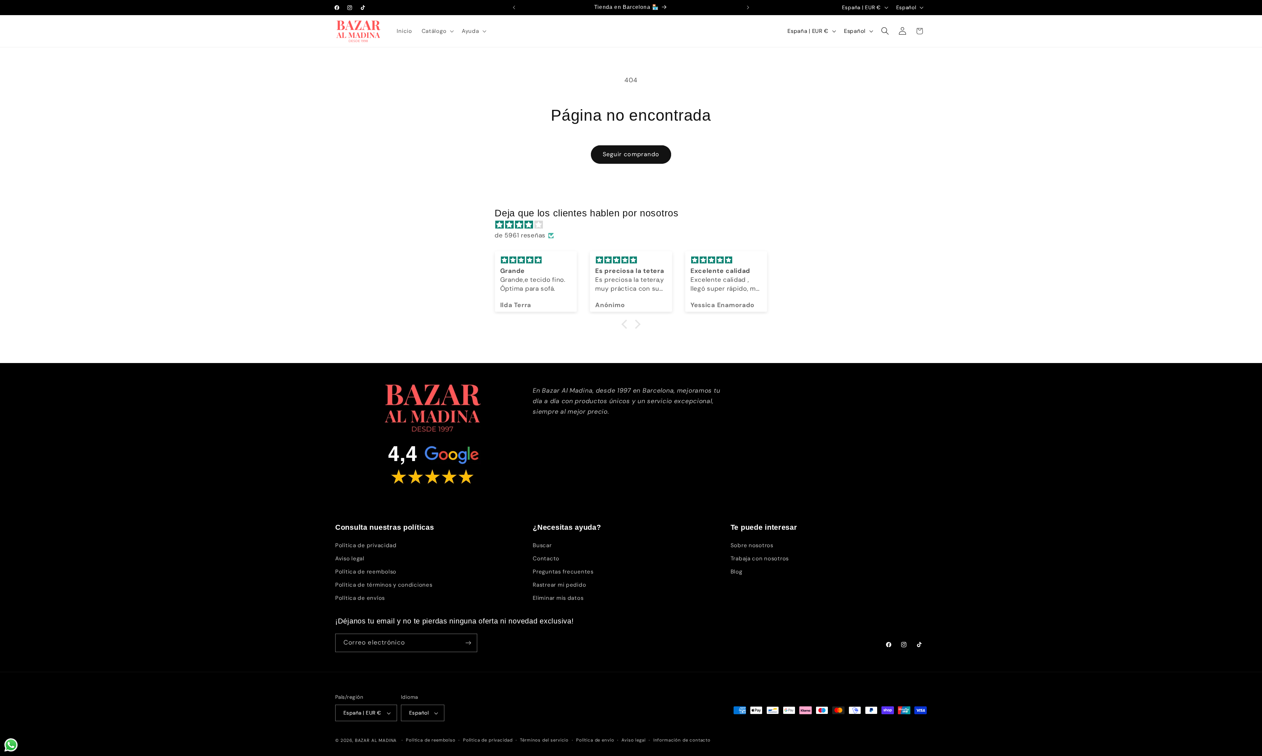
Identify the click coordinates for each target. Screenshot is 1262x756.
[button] (437, 31)
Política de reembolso (365, 571)
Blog (736, 571)
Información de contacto (682, 740)
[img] (634, 224)
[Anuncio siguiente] (748, 7)
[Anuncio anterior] (514, 7)
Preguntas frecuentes (563, 571)
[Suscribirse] (468, 643)
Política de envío (595, 740)
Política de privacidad (366, 545)
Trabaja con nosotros (760, 558)
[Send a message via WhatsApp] (11, 745)
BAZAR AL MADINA (376, 740)
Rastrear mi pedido (559, 584)
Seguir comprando (631, 154)
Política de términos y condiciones (383, 584)
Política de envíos (360, 597)
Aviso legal (349, 558)
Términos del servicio (544, 740)
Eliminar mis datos (558, 597)
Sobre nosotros (752, 545)
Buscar (542, 545)
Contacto (546, 558)
